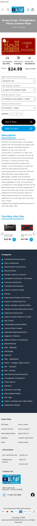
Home (14, 27)
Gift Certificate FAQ (9, 455)
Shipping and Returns (7, 461)
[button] (3, 10)
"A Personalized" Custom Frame (8, 235)
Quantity (4, 114)
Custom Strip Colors (25, 438)
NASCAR (7, 355)
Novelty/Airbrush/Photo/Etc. (16, 374)
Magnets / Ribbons (12, 336)
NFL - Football (10, 367)
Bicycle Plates (10, 271)
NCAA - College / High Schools (17, 363)
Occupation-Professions (14, 378)
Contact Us (23, 455)
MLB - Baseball (10, 347)
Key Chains (9, 321)
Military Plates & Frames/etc (16, 340)
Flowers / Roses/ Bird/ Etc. (15, 301)
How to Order (23, 424)
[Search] (8, 10)
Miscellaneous (10, 343)
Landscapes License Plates (15, 324)
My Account (23, 464)
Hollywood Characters (13, 313)
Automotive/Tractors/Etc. (15, 267)
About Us (22, 460)
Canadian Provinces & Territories (18, 278)
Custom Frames (7, 429)
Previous (2, 234)
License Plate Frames (13, 328)
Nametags (8, 351)
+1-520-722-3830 (14, 495)
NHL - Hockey (9, 370)
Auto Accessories (11, 263)
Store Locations (24, 429)
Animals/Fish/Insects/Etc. (15, 259)
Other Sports (9, 382)
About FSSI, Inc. (23, 433)
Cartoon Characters (12, 282)
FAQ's (3, 442)
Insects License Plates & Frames (17, 317)
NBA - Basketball (11, 359)
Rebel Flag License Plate (26, 235)
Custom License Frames (14, 290)
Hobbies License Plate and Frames (18, 309)
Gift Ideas (4, 424)
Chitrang (21, 27)
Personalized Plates (12, 393)
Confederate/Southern (14, 286)
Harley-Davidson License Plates (17, 305)
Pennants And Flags (12, 390)
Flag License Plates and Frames (17, 298)
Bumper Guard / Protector (15, 274)
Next (34, 234)
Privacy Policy (23, 442)
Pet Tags (8, 397)
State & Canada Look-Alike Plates (18, 401)
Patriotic (8, 386)
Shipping (4, 438)
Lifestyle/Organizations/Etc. (16, 332)
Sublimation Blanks (12, 405)
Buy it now (11, 121)
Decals (7, 294)
